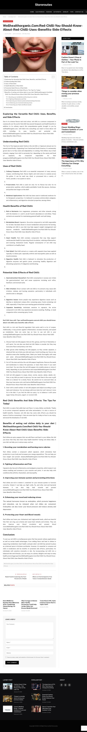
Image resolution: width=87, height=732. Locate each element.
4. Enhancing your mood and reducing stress (20, 102)
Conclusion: (8, 107)
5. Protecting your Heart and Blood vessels (19, 104)
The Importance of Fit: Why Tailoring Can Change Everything (73, 163)
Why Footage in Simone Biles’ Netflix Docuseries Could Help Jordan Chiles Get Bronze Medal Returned (29, 604)
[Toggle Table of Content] (52, 76)
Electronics (40, 12)
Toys (71, 12)
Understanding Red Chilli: (13, 81)
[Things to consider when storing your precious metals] (73, 82)
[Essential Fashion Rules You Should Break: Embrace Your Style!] (36, 697)
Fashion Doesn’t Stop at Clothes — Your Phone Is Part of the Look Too (71, 59)
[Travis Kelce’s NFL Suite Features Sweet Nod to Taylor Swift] (48, 594)
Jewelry (65, 12)
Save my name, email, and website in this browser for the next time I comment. (28, 657)
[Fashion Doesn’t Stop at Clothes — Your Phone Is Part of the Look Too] (73, 48)
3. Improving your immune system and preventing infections (24, 101)
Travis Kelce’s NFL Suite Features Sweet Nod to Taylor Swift (48, 602)
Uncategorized (8, 21)
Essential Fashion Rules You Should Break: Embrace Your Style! (48, 697)
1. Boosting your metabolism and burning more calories (22, 97)
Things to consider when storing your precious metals (72, 93)
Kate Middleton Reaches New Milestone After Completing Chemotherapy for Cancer (11, 604)
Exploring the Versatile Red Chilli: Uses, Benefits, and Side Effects (25, 79)
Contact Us (79, 12)
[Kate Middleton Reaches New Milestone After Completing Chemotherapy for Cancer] (11, 594)
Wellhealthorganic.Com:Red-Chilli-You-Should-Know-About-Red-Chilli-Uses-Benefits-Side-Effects (28, 565)
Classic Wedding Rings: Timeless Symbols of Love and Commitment (72, 129)
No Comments (17, 33)
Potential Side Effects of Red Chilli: (16, 88)
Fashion (49, 12)
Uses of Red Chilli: (10, 83)
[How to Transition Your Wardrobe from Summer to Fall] (36, 709)
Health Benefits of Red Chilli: (14, 86)
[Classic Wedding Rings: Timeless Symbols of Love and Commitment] (73, 118)
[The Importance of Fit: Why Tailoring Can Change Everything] (73, 152)
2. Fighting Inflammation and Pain (17, 99)
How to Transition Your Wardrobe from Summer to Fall (49, 708)
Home (32, 12)
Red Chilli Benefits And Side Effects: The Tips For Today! (22, 90)
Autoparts (57, 12)
